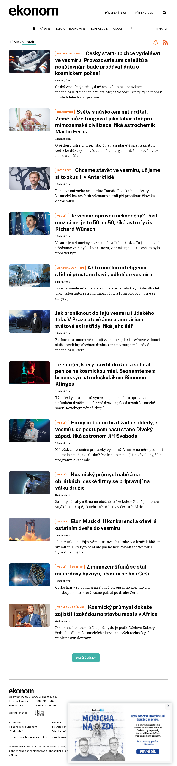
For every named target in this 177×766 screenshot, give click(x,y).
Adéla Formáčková (55, 737)
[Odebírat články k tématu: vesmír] (155, 42)
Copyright (15, 696)
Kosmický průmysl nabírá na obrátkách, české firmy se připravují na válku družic (102, 481)
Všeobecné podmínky (65, 731)
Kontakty (15, 722)
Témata (60, 28)
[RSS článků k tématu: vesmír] (165, 43)
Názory (45, 28)
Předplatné (16, 731)
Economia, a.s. (48, 696)
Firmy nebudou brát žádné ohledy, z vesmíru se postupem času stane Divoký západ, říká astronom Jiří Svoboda (106, 429)
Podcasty (119, 28)
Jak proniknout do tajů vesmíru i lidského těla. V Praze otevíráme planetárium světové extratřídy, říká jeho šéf (104, 319)
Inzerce (13, 737)
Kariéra (56, 722)
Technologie (99, 28)
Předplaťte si (115, 12)
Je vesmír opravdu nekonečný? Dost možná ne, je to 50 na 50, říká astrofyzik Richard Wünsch (106, 222)
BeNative (162, 28)
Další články (86, 657)
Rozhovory (77, 28)
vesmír (29, 42)
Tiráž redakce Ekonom (23, 726)
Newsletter (59, 726)
